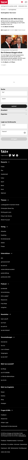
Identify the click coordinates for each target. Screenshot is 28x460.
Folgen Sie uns (4, 155)
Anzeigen (3, 403)
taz (4, 151)
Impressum (4, 448)
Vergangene (4, 353)
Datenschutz (23, 444)
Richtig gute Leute (6, 212)
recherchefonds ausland (7, 269)
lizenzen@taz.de (22, 436)
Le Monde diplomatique (7, 376)
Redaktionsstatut (12, 440)
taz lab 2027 (4, 357)
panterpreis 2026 (5, 277)
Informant (17, 444)
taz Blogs (3, 369)
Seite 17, (20, 30)
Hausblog (3, 235)
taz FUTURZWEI (5, 372)
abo (2, 258)
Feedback (3, 415)
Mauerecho (4, 300)
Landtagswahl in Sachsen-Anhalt (10, 204)
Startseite (3, 9)
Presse (3, 246)
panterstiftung (5, 273)
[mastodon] (10, 156)
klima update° (5, 296)
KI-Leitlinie (10, 444)
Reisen (3, 392)
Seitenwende (14, 448)
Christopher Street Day (7, 208)
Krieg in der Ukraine (6, 216)
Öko (2, 170)
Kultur (2, 178)
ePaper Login (4, 422)
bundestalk (4, 288)
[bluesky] (13, 156)
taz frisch (3, 322)
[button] (26, 2)
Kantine (3, 396)
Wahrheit (3, 193)
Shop (2, 399)
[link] (9, 6)
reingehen (3, 307)
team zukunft (4, 319)
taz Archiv (3, 380)
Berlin (2, 185)
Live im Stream (5, 349)
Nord (2, 189)
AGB (9, 448)
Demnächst (4, 342)
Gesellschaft (4, 174)
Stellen (3, 242)
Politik (2, 166)
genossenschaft (5, 262)
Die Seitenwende (5, 239)
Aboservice (4, 418)
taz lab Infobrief (5, 330)
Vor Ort (3, 345)
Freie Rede (4, 303)
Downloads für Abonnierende (9, 426)
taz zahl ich (4, 265)
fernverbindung (5, 292)
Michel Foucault (5, 220)
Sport (2, 181)
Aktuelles (3, 231)
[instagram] (17, 156)
